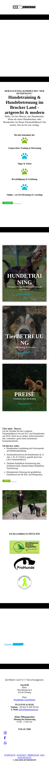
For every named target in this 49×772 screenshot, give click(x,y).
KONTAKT (21, 755)
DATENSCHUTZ (24, 758)
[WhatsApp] (5, 743)
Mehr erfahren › (24, 294)
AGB (42, 755)
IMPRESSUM (33, 755)
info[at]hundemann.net (28, 709)
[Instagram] (5, 733)
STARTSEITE (10, 755)
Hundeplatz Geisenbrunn (24, 700)
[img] (24, 7)
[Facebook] (5, 738)
